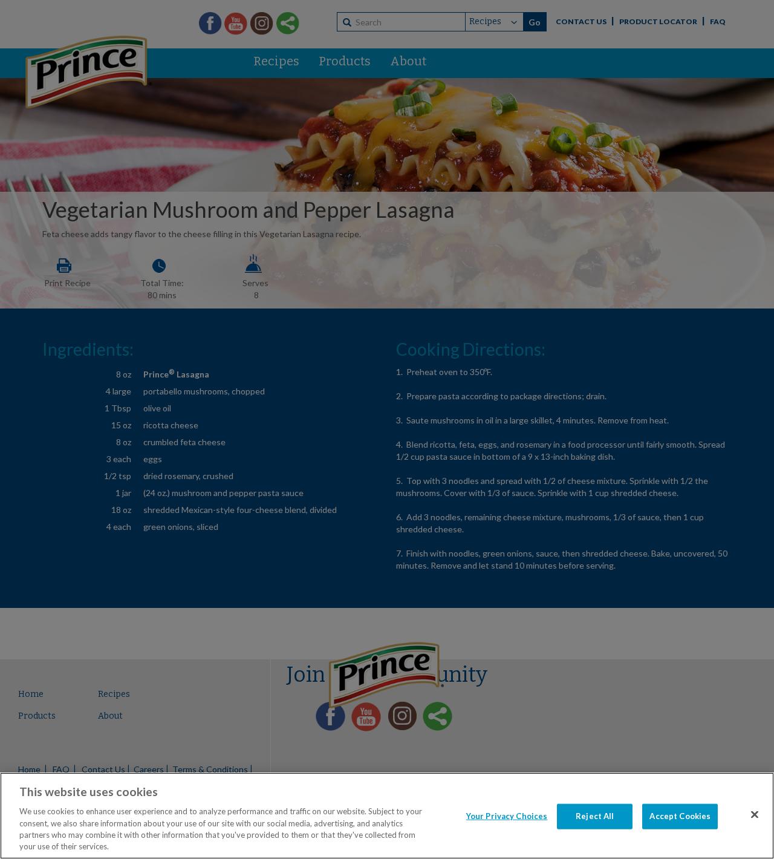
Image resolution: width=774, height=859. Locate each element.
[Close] (754, 815)
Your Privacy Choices (507, 816)
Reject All (595, 816)
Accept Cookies (680, 816)
